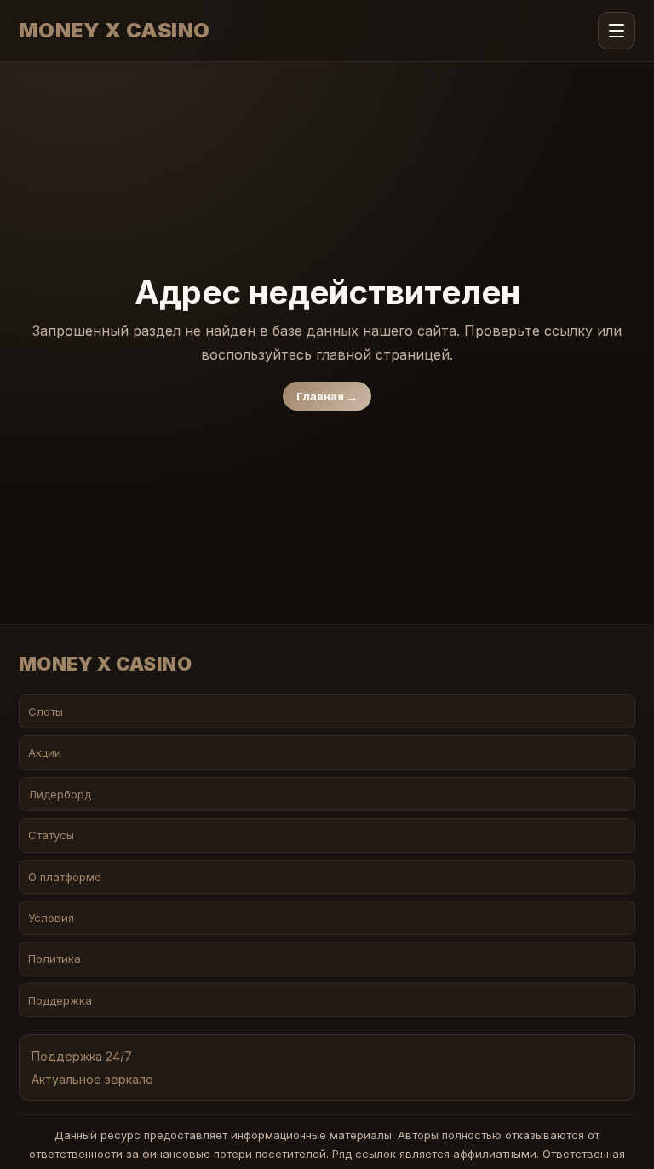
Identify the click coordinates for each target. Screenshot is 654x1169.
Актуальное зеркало (92, 1079)
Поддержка (60, 1000)
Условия (51, 917)
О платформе (64, 877)
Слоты (45, 711)
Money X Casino (114, 31)
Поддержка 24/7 (82, 1056)
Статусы (51, 835)
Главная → (327, 396)
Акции (44, 752)
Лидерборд (59, 794)
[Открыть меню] (616, 30)
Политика (54, 958)
